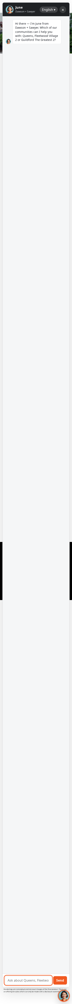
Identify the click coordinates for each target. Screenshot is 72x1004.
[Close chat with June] (64, 996)
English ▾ (48, 9)
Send (60, 980)
